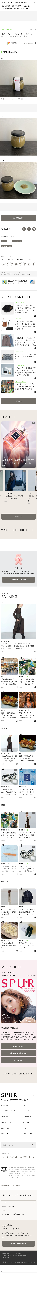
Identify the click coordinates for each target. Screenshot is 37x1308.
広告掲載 (18, 1253)
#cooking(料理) (6, 246)
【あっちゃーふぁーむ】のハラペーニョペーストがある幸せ (18, 274)
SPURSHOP (5, 1258)
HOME (3, 273)
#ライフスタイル (17, 241)
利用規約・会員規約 (21, 1255)
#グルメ (4, 241)
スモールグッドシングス (20, 273)
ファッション (9, 273)
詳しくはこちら (24, 8)
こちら (19, 1177)
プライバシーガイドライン (9, 1255)
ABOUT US (5, 1253)
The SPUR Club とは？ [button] (18, 580)
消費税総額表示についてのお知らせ (11, 1185)
